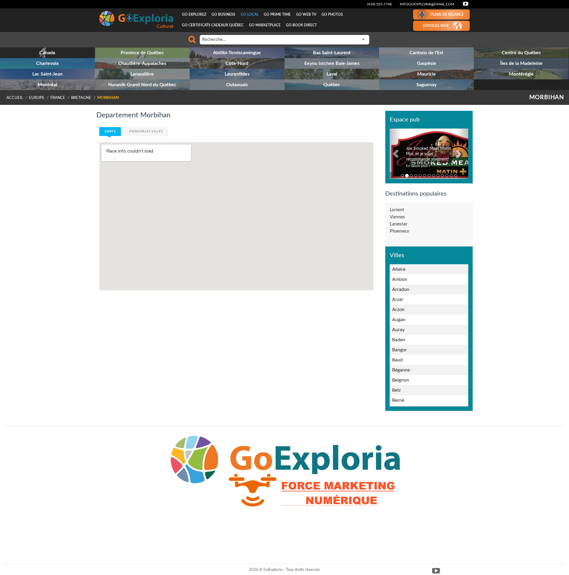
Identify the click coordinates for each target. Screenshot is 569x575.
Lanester (398, 224)
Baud (397, 360)
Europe (36, 98)
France (57, 98)
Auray (398, 329)
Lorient (397, 209)
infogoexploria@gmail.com (427, 4)
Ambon (399, 279)
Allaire (398, 269)
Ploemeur (400, 231)
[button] (396, 154)
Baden (398, 339)
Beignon (400, 380)
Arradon (400, 289)
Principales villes (146, 131)
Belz (396, 390)
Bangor (399, 349)
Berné (398, 400)
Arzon (398, 309)
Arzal (397, 299)
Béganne (401, 370)
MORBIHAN (546, 97)
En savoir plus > (418, 166)
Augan (398, 319)
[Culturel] (136, 18)
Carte (110, 131)
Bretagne (81, 98)
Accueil (15, 98)
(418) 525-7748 (379, 4)
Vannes (397, 216)
